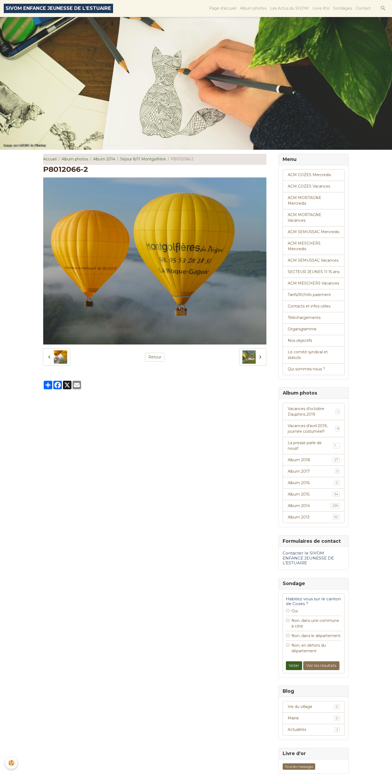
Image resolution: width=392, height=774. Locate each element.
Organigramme (302, 329)
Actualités (313, 729)
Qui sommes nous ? (306, 369)
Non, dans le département (316, 635)
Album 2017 (313, 471)
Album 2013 (313, 517)
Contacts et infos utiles (309, 306)
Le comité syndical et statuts (308, 355)
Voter (294, 665)
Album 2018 (313, 459)
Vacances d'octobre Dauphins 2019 (313, 411)
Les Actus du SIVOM (289, 8)
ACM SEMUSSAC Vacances (313, 260)
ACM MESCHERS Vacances (313, 283)
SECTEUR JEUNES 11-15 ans (313, 271)
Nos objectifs (300, 340)
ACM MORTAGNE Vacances (304, 217)
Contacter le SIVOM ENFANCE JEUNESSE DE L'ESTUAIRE (308, 557)
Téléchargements (304, 317)
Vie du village (313, 706)
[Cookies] (11, 763)
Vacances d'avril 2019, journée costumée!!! (313, 428)
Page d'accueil (222, 8)
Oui (294, 611)
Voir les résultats (321, 665)
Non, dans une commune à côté (315, 623)
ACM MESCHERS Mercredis (304, 246)
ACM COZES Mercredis (309, 174)
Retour (154, 357)
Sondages (342, 8)
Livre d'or (321, 8)
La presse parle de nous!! (313, 445)
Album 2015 (313, 494)
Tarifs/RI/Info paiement (309, 294)
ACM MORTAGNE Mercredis (304, 200)
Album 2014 (104, 159)
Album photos (253, 8)
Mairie (313, 718)
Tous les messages (299, 767)
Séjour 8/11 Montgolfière (143, 159)
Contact (363, 8)
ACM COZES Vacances (309, 186)
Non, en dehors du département (308, 648)
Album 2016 (313, 482)
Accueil (50, 159)
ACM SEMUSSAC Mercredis (313, 231)
